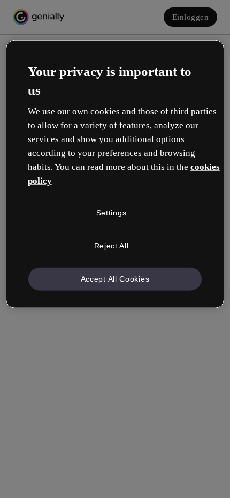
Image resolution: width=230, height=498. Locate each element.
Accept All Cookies (115, 278)
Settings (111, 212)
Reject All (111, 246)
